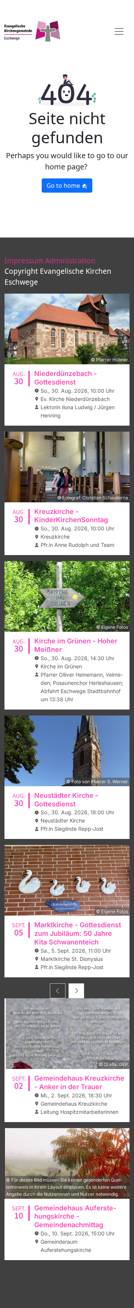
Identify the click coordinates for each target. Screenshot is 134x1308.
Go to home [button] (64, 185)
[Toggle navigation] (119, 31)
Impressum (23, 260)
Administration (70, 260)
